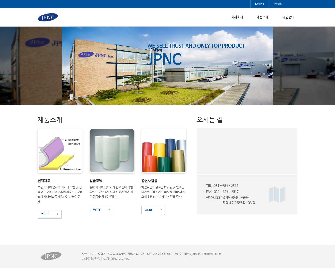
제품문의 (288, 17)
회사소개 (237, 17)
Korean (259, 4)
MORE (45, 214)
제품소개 (262, 17)
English (277, 4)
